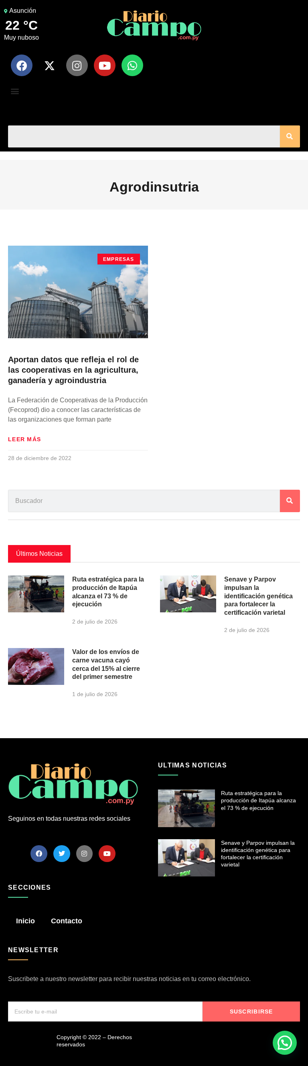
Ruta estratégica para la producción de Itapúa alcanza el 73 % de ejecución (258, 800)
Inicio (25, 921)
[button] (14, 90)
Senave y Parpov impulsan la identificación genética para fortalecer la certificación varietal (258, 596)
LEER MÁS (24, 439)
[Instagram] (77, 65)
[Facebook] (21, 65)
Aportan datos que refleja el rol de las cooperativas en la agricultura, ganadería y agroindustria (73, 370)
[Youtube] (105, 65)
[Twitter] (61, 853)
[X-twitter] (49, 65)
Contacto (66, 921)
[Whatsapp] (132, 65)
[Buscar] (290, 136)
